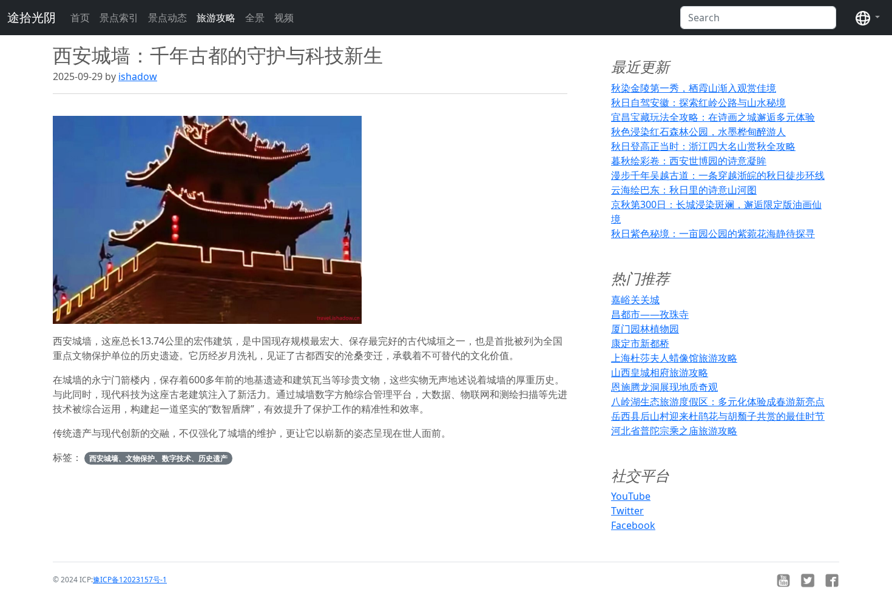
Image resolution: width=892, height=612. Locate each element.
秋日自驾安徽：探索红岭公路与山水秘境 (698, 102)
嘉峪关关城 (635, 299)
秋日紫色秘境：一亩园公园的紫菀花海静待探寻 (713, 233)
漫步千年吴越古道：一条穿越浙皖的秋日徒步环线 (718, 175)
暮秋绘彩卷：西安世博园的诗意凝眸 (688, 160)
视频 (284, 17)
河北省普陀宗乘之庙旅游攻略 (674, 430)
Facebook (633, 525)
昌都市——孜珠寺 (650, 314)
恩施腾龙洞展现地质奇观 (664, 387)
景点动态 (167, 17)
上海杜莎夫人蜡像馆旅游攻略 (674, 358)
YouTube (630, 496)
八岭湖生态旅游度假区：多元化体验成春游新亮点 (718, 401)
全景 (255, 17)
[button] (868, 17)
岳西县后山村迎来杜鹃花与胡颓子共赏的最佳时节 (718, 416)
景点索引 (119, 17)
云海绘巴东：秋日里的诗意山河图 (684, 190)
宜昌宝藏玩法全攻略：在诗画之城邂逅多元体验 (713, 117)
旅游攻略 (216, 17)
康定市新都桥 (640, 343)
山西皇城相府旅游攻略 (659, 372)
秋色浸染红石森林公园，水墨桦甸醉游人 (698, 131)
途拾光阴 (31, 17)
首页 (80, 17)
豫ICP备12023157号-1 (130, 579)
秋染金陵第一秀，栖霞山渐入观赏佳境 (693, 88)
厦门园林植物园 (645, 328)
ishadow (137, 76)
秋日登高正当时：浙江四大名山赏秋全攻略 (703, 146)
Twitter (627, 510)
